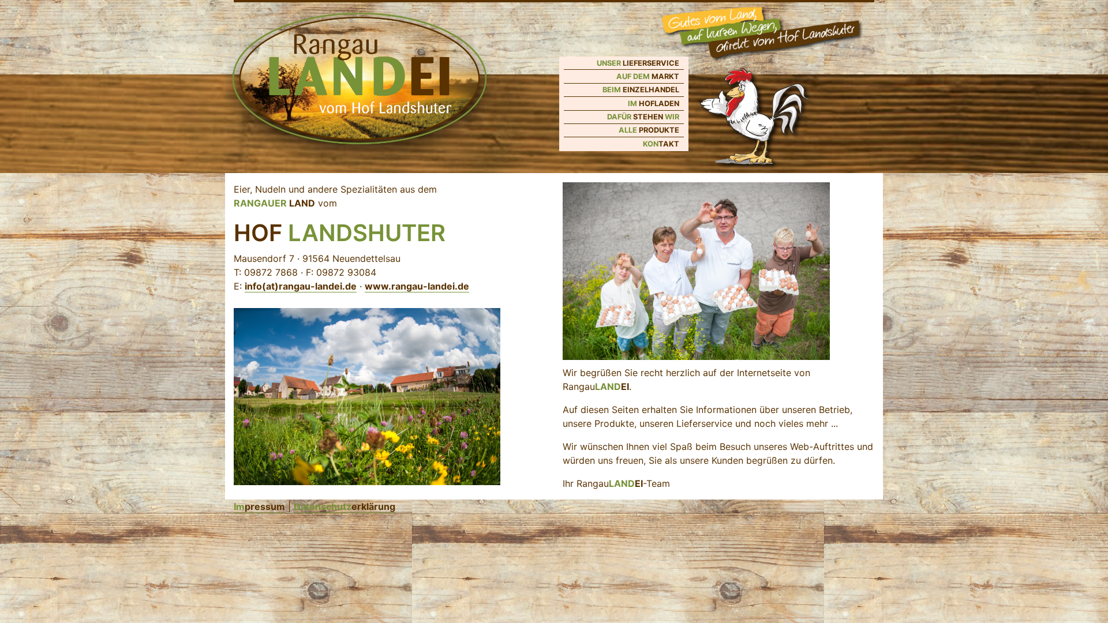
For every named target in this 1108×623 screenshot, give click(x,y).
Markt (647, 76)
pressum (259, 506)
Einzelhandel (640, 89)
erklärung (344, 506)
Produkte (649, 130)
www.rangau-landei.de (417, 286)
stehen (643, 116)
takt (661, 144)
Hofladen (653, 103)
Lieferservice (638, 63)
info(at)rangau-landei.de (301, 286)
